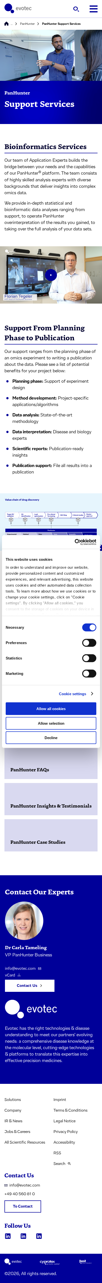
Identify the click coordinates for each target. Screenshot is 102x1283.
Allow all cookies (51, 709)
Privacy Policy (65, 1132)
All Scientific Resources (24, 1142)
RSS (57, 1153)
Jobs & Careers (17, 1132)
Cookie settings (72, 693)
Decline (51, 738)
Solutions (12, 1100)
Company (12, 1110)
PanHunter (27, 23)
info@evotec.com (20, 968)
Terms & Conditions (70, 1110)
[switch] (89, 643)
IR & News (13, 1121)
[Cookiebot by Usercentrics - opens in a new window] (74, 542)
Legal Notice (64, 1121)
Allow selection (51, 723)
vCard (10, 975)
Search (59, 1164)
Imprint (59, 1100)
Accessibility (64, 1142)
